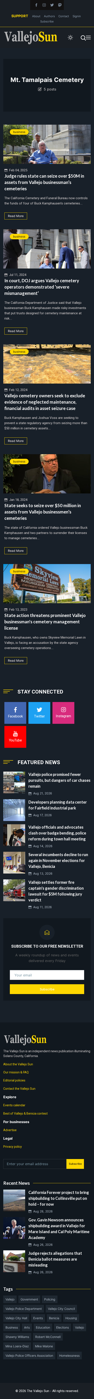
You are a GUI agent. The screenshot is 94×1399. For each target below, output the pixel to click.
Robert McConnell (48, 1337)
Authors (49, 16)
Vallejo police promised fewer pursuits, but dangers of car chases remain (59, 780)
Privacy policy (12, 1146)
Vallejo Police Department (23, 1309)
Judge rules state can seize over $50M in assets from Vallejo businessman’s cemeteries (44, 182)
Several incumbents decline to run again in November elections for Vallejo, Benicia (58, 860)
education (43, 1327)
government (29, 1299)
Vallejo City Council (61, 1309)
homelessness (69, 1355)
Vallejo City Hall (16, 1318)
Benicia (54, 1318)
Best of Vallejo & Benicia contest (25, 1113)
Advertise (10, 1130)
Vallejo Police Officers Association (29, 1355)
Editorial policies (14, 1080)
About (36, 16)
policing (49, 1299)
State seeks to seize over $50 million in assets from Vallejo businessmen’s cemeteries (42, 512)
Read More (16, 216)
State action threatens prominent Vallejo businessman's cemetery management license (45, 622)
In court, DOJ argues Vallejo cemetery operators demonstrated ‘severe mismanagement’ (41, 287)
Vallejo (9, 1299)
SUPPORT (19, 16)
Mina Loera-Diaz (17, 1346)
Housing (71, 1318)
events (38, 1318)
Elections (62, 1327)
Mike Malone (44, 1346)
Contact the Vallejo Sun (19, 1088)
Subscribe (47, 21)
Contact (63, 16)
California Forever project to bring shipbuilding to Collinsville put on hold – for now (58, 1198)
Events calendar (14, 1105)
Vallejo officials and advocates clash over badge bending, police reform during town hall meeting (57, 833)
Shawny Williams (17, 1337)
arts (27, 1327)
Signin (77, 16)
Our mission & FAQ (16, 1072)
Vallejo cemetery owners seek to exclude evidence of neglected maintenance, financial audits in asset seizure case (44, 402)
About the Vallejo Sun (18, 1064)
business (19, 132)
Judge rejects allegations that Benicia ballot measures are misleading (55, 1259)
